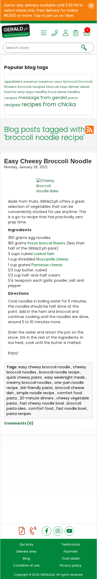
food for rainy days (19, 92)
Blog (26, 558)
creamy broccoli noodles (28, 382)
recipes (12, 105)
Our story (26, 544)
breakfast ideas (50, 82)
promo (73, 98)
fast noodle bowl (71, 408)
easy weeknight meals (64, 377)
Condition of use (26, 565)
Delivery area (26, 551)
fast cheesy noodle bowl (42, 403)
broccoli (70, 81)
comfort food (40, 408)
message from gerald (42, 97)
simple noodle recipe (35, 393)
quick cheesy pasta (24, 377)
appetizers (13, 81)
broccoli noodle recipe (59, 372)
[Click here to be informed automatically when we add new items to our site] (89, 130)
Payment (71, 551)
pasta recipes (18, 413)
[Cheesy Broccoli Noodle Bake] (48, 186)
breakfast (31, 82)
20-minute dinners (37, 398)
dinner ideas (78, 86)
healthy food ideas (50, 92)
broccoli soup (56, 87)
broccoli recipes (31, 86)
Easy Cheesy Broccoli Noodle (48, 161)
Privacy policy (70, 565)
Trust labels (71, 558)
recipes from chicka (48, 104)
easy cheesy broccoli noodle (44, 367)
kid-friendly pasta (37, 387)
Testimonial (70, 544)
